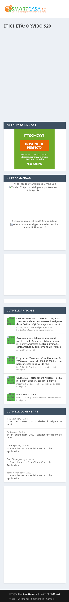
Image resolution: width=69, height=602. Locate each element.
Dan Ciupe (12, 459)
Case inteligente (45, 87)
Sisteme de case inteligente (40, 330)
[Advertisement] (34, 274)
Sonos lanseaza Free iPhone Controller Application (30, 450)
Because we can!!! (26, 394)
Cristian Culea (15, 87)
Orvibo (48, 327)
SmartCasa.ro (29, 594)
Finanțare (20, 369)
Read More (15, 107)
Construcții (34, 367)
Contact (50, 598)
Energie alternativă (47, 367)
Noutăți (32, 350)
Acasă (12, 598)
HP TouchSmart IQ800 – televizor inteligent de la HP (34, 423)
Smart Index (37, 598)
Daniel (10, 445)
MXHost (55, 594)
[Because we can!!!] (11, 397)
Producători (21, 330)
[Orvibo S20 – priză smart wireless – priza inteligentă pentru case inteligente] (35, 53)
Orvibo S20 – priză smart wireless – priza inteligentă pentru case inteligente (33, 80)
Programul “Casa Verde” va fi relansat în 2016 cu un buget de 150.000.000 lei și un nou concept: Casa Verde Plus (39, 361)
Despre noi (23, 598)
